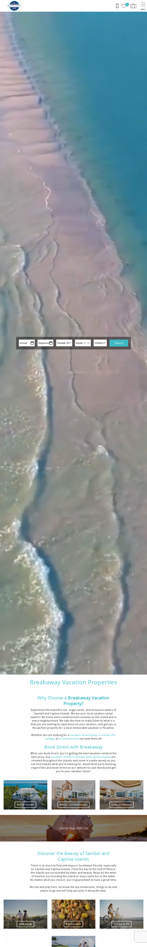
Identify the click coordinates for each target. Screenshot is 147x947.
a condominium (69, 738)
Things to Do (121, 924)
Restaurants (73, 924)
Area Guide (25, 924)
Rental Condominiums (73, 804)
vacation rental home (83, 735)
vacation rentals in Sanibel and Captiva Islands (81, 757)
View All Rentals (121, 804)
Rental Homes (25, 804)
